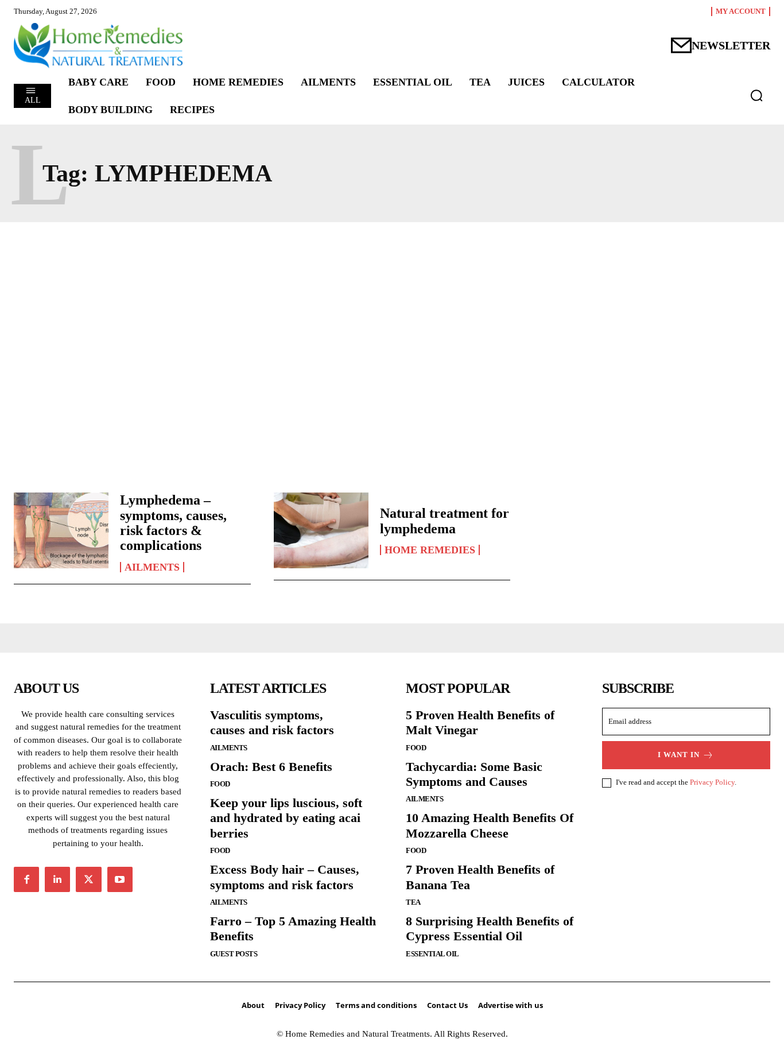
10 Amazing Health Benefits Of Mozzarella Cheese (489, 825)
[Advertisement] (392, 342)
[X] (88, 879)
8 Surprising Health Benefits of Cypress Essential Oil (489, 928)
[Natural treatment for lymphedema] (321, 530)
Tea (413, 902)
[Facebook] (26, 879)
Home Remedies (430, 550)
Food (220, 784)
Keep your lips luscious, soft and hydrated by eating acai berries (286, 818)
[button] (756, 95)
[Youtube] (120, 879)
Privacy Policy (712, 782)
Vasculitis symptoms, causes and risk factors (272, 722)
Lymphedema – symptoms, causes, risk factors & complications (173, 523)
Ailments (152, 567)
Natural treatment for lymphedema (444, 521)
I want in (679, 754)
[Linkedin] (57, 879)
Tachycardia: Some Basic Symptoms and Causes (474, 774)
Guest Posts (234, 953)
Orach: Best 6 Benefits (271, 766)
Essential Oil (432, 953)
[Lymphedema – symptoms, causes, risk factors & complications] (61, 530)
